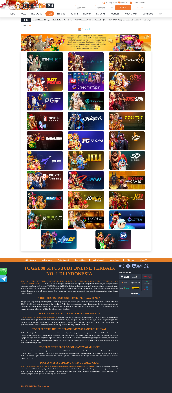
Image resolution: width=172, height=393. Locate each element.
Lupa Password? (139, 3)
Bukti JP (143, 260)
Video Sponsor (30, 260)
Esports (61, 14)
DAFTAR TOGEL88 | (51, 281)
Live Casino (36, 14)
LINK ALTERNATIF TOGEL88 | (32, 284)
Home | (24, 25)
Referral (100, 14)
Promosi (114, 14)
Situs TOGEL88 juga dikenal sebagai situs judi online (39, 317)
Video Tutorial (63, 260)
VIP (160, 14)
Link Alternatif (98, 260)
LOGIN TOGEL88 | (37, 281)
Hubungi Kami (111, 3)
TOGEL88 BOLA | (80, 281)
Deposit (74, 14)
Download (148, 14)
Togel (23, 14)
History (87, 14)
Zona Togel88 (115, 260)
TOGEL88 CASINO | (94, 281)
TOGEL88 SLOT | (66, 281)
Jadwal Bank (47, 260)
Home (12, 14)
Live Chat (124, 3)
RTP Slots (130, 260)
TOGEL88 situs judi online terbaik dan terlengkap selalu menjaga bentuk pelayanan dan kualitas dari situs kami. (58, 366)
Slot (50, 14)
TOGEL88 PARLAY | (110, 281)
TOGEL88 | (25, 281)
